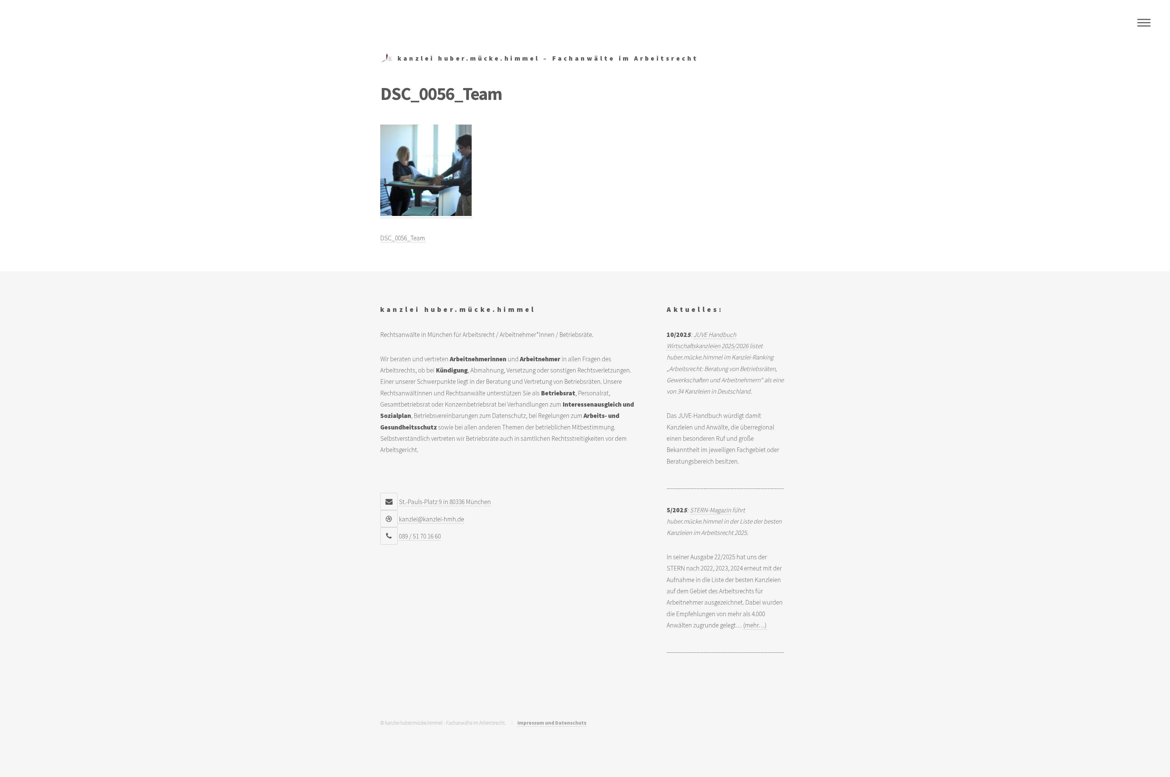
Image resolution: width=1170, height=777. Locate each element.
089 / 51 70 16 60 (420, 536)
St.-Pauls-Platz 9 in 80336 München (445, 502)
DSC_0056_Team (402, 238)
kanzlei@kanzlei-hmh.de (431, 519)
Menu (1144, 23)
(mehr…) (755, 625)
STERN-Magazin (710, 510)
